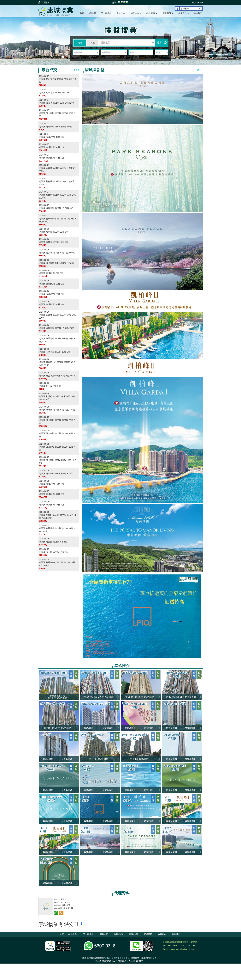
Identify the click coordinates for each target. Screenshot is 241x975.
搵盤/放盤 (151, 13)
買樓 (80, 42)
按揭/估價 (134, 13)
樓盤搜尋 (92, 13)
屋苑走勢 (120, 13)
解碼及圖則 (89, 728)
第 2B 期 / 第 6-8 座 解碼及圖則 (139, 697)
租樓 (93, 42)
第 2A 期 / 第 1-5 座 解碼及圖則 (98, 697)
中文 (194, 2)
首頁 (82, 13)
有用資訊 (182, 13)
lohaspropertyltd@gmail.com (181, 949)
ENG (200, 2)
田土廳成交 (106, 13)
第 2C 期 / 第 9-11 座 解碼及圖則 (181, 697)
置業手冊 (167, 13)
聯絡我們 (198, 13)
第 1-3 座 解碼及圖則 (139, 759)
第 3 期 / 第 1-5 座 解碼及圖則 (57, 728)
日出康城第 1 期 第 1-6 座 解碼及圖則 (57, 696)
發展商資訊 (108, 728)
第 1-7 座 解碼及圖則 (98, 759)
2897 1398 (172, 945)
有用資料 (162, 934)
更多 (75, 70)
